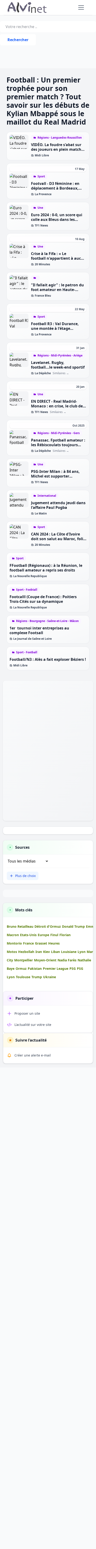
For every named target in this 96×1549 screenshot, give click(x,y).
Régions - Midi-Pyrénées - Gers (59, 433)
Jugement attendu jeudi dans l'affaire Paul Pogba (58, 505)
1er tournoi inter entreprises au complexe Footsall (39, 630)
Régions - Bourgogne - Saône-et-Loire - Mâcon (47, 621)
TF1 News (41, 225)
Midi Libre (42, 155)
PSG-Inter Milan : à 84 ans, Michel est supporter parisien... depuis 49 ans (55, 476)
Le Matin (41, 513)
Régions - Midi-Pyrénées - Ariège (60, 355)
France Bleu (43, 296)
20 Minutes (42, 264)
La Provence (43, 194)
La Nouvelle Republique (30, 576)
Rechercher (17, 39)
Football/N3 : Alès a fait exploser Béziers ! (48, 659)
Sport (41, 176)
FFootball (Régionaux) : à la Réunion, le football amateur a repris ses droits (46, 568)
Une (40, 208)
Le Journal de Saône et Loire (32, 639)
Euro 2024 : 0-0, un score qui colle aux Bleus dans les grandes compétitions (56, 219)
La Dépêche (43, 373)
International (47, 496)
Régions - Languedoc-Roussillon (60, 138)
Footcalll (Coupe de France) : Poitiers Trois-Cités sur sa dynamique (43, 599)
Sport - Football (26, 652)
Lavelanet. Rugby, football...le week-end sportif (58, 365)
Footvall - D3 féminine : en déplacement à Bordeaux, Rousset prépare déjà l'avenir (58, 188)
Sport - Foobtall (26, 590)
